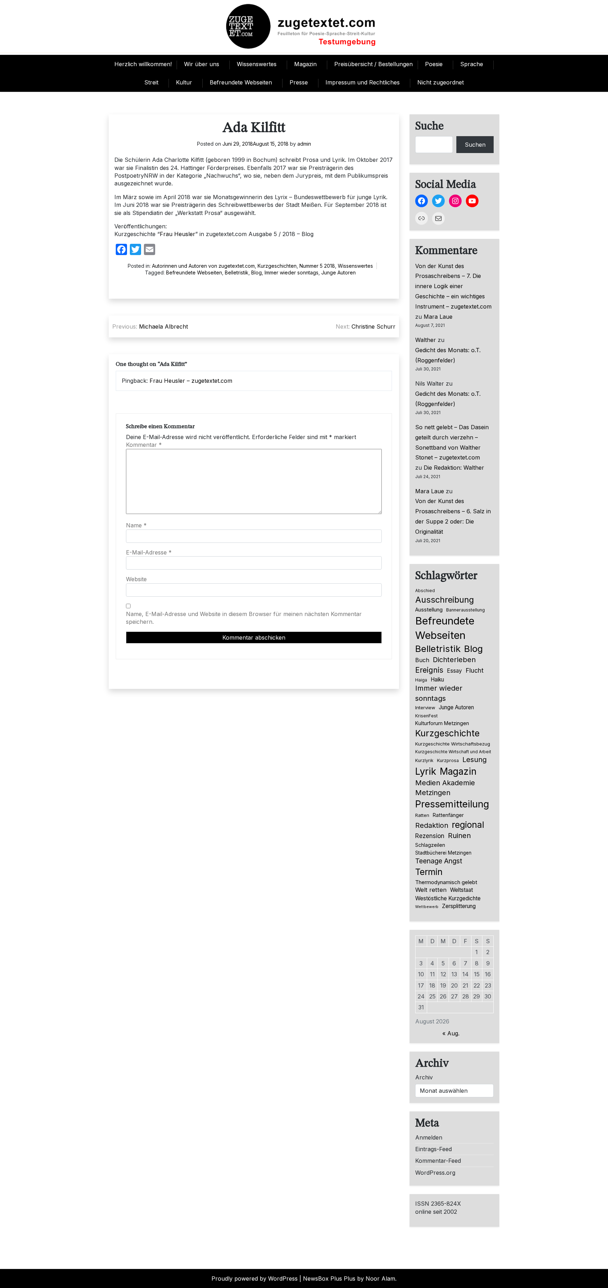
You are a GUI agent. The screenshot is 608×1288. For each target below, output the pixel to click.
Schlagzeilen (430, 845)
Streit (151, 82)
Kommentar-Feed (438, 1160)
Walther (425, 339)
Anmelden (428, 1137)
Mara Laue (438, 316)
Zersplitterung (459, 906)
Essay (454, 670)
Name (136, 525)
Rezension (429, 835)
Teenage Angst (438, 861)
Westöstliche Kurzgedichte (448, 898)
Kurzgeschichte (447, 733)
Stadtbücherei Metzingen (443, 853)
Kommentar (144, 444)
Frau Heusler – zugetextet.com (191, 380)
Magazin (305, 64)
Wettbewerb (426, 907)
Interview (425, 707)
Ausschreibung (444, 600)
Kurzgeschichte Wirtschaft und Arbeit (453, 751)
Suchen (475, 144)
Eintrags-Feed (433, 1149)
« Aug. (451, 1033)
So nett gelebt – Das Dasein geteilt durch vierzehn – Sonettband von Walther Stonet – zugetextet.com (452, 442)
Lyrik (425, 771)
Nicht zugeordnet (440, 82)
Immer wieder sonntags (291, 272)
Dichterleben (454, 659)
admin (304, 144)
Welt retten (430, 889)
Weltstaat (461, 890)
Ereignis (429, 669)
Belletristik (236, 272)
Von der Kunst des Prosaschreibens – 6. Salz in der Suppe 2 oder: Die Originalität (453, 516)
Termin (429, 872)
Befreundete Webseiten (241, 82)
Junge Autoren (338, 272)
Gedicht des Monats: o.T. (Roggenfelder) (448, 355)
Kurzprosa (448, 760)
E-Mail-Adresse (149, 552)
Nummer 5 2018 (317, 266)
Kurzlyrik (424, 760)
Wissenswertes (257, 64)
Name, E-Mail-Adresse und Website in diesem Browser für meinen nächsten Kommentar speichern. (244, 617)
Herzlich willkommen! (143, 64)
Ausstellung (429, 610)
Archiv (424, 1077)
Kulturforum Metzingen (442, 723)
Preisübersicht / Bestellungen (373, 64)
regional (468, 824)
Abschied (425, 590)
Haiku (437, 679)
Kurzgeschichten (277, 266)
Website (136, 579)
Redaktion (431, 825)
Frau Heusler (177, 233)
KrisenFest (426, 715)
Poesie (434, 64)
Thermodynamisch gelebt (446, 882)
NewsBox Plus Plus (329, 1278)
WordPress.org (435, 1172)
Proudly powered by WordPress (254, 1278)
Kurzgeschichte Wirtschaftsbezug (452, 744)
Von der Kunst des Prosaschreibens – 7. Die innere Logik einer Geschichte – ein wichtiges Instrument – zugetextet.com (453, 286)
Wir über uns (201, 64)
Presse (299, 82)
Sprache (471, 64)
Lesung (474, 759)
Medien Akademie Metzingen (445, 788)
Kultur (184, 82)
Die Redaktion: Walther (454, 467)
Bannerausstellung (465, 610)
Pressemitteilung (452, 804)
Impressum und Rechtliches (362, 82)
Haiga (421, 680)
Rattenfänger (448, 815)
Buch (422, 660)
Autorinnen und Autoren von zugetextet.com (203, 266)
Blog (256, 272)
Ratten (422, 815)
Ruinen (459, 835)
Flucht (474, 670)
